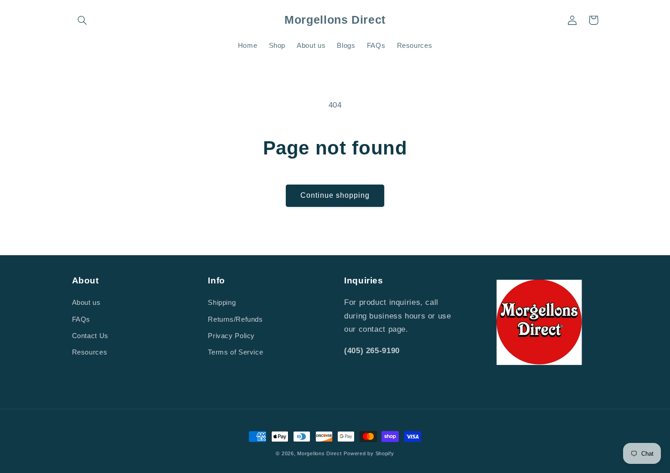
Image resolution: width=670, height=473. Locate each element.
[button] (82, 20)
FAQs (81, 319)
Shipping (222, 302)
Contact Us (90, 335)
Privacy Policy (231, 335)
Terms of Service (235, 352)
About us (86, 302)
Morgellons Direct (319, 453)
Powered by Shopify (369, 453)
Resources (90, 352)
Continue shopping (335, 195)
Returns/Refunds (235, 319)
